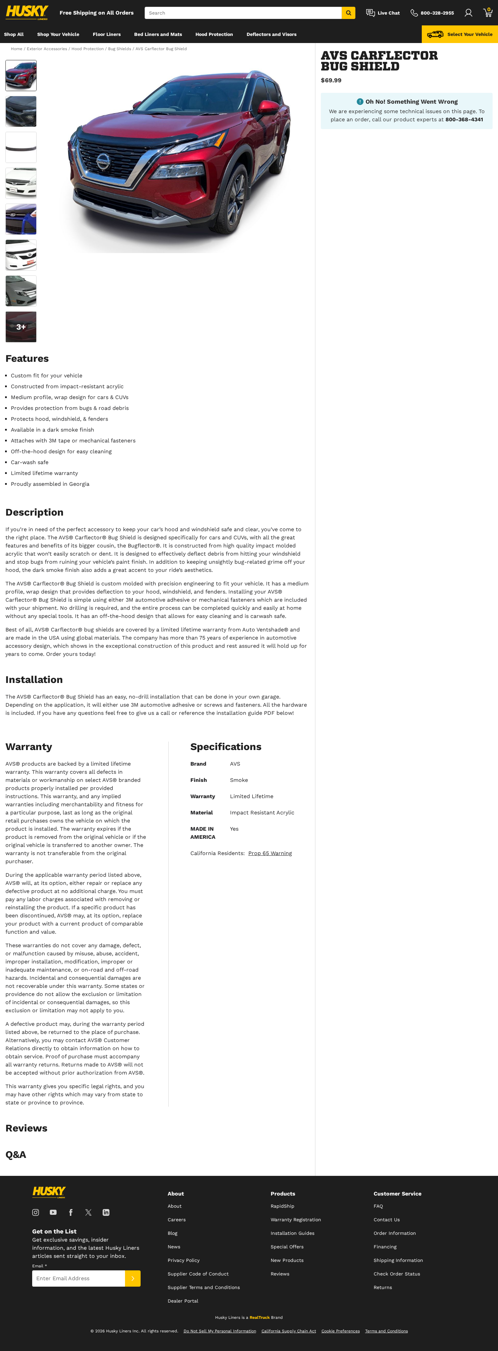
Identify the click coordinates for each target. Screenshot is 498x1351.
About (175, 1206)
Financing (385, 1246)
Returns (383, 1287)
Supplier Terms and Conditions (204, 1287)
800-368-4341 (464, 119)
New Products (287, 1260)
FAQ (378, 1206)
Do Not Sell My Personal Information (220, 1331)
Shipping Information (398, 1260)
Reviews (280, 1273)
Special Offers (287, 1246)
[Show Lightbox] (174, 156)
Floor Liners (107, 34)
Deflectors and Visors (271, 34)
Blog (172, 1233)
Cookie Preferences (340, 1331)
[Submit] (133, 1278)
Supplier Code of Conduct (198, 1273)
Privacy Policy (184, 1260)
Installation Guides (292, 1233)
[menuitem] (14, 34)
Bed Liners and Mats (158, 34)
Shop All (14, 34)
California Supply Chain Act (289, 1331)
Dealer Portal (183, 1301)
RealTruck (260, 1317)
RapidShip (282, 1206)
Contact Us (387, 1219)
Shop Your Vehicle (58, 34)
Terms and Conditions (386, 1331)
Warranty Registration (296, 1219)
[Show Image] (21, 75)
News (174, 1246)
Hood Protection (214, 34)
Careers (177, 1219)
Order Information (395, 1233)
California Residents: (241, 853)
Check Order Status (397, 1273)
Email (39, 1266)
